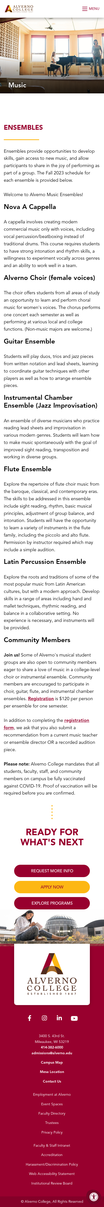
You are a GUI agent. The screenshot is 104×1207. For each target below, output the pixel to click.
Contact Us (52, 1081)
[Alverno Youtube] (74, 1019)
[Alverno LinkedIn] (59, 1019)
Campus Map (52, 1062)
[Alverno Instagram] (44, 1019)
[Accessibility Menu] (93, 1196)
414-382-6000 (52, 1047)
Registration (41, 698)
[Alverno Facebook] (29, 1019)
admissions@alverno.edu (52, 1053)
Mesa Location (52, 1072)
